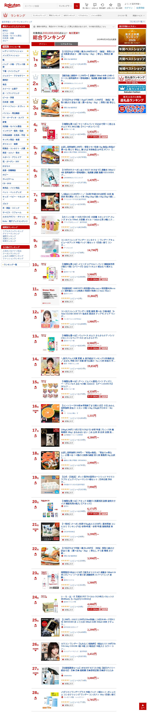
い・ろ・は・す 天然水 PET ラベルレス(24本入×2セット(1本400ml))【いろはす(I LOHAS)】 (87, 597)
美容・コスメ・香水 (11, 153)
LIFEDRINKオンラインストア (73, 83)
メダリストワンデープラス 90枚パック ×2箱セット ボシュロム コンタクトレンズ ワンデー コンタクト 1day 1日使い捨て (88, 693)
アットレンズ (68, 248)
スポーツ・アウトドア (12, 157)
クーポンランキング (11, 253)
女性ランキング (69, 15)
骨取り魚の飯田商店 (70, 59)
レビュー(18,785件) (78, 157)
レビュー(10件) (76, 607)
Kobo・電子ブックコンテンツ (15, 221)
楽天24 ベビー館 (69, 129)
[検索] (77, 6)
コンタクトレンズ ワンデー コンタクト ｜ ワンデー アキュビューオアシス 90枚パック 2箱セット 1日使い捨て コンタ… (87, 242)
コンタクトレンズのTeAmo (72, 319)
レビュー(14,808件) (78, 324)
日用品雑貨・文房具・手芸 (14, 135)
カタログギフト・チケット (14, 217)
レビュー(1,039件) (77, 561)
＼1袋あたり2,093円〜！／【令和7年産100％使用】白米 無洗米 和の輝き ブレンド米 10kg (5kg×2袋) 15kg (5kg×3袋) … (88, 195)
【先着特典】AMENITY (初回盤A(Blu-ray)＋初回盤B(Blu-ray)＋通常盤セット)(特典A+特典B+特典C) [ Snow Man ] (88, 289)
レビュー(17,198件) (78, 88)
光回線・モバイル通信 (12, 36)
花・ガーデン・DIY (11, 161)
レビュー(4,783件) (77, 465)
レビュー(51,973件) (78, 182)
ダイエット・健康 (10, 144)
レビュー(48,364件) (78, 227)
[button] (95, 6)
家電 (4, 122)
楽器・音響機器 (9, 170)
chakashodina (68, 675)
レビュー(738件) (77, 253)
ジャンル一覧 (122, 15)
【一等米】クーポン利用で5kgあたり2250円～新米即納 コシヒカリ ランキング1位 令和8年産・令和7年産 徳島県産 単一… (88, 526)
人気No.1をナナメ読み (12, 251)
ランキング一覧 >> (137, 22)
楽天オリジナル (69, 580)
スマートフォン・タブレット (14, 107)
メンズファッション (11, 55)
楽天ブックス (68, 293)
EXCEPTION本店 (69, 531)
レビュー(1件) (76, 298)
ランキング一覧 (10, 265)
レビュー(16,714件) (78, 680)
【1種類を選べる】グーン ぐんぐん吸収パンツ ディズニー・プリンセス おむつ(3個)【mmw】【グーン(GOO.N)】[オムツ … (87, 383)
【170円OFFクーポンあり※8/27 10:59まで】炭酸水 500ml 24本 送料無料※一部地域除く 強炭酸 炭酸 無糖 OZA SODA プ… (88, 172)
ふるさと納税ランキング (13, 256)
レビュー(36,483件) (78, 64)
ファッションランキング (13, 258)
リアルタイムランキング (13, 231)
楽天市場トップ (8, 22)
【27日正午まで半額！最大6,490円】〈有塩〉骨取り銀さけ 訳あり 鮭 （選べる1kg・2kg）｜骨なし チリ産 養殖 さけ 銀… (87, 550)
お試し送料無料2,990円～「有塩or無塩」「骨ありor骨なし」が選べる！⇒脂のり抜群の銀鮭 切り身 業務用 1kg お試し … (88, 455)
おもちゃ (6, 166)
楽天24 (66, 506)
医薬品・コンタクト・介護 (14, 148)
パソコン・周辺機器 (11, 113)
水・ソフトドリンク (11, 93)
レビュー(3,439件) (77, 112)
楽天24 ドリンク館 (70, 602)
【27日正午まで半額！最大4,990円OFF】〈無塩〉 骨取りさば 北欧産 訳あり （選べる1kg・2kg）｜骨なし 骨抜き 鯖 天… (88, 54)
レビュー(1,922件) (77, 585)
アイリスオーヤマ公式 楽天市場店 (75, 199)
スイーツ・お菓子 (10, 89)
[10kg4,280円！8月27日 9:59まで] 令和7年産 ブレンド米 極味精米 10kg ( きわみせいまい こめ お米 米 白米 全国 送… (87, 430)
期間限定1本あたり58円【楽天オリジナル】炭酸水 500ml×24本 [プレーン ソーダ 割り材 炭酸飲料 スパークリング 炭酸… (88, 574)
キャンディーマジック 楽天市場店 (75, 651)
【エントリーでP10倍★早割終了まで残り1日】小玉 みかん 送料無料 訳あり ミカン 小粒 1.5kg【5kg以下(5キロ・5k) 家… (87, 408)
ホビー (5, 41)
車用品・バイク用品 (11, 188)
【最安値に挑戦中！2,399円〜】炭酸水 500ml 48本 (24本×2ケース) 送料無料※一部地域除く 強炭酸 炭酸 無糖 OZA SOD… (88, 78)
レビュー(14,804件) (78, 418)
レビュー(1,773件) (77, 702)
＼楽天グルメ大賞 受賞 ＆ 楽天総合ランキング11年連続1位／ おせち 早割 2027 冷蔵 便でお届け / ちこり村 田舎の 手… (88, 359)
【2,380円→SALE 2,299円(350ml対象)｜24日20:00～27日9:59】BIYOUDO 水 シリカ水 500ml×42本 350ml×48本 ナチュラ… (88, 622)
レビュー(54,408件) (78, 632)
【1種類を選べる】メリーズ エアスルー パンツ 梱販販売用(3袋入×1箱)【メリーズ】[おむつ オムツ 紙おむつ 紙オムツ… (87, 266)
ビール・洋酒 (8, 33)
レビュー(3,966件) (77, 277)
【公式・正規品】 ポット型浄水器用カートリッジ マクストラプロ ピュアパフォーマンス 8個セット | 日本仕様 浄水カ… (88, 479)
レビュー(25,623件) (78, 489)
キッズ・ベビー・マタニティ (14, 198)
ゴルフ (5, 204)
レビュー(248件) (77, 537)
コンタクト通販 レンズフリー (74, 697)
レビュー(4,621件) (77, 368)
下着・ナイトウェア (11, 71)
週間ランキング (9, 236)
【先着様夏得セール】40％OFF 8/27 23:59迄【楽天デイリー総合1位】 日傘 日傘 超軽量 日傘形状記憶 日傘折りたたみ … (88, 670)
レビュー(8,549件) (77, 134)
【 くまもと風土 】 (71, 413)
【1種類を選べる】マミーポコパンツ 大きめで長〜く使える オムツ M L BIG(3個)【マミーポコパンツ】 (88, 125)
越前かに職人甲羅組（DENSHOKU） (76, 152)
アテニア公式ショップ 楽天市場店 (75, 222)
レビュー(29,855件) (78, 656)
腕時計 (5, 31)
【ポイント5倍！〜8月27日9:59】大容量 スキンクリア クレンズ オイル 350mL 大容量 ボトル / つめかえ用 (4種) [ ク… (87, 218)
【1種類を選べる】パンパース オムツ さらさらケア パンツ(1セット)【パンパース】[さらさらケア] (87, 336)
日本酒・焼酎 (8, 38)
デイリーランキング (11, 234)
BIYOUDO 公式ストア (71, 627)
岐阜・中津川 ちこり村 (71, 363)
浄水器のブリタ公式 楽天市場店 (74, 484)
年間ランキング (9, 241)
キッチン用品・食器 (11, 140)
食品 (4, 84)
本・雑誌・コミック (11, 208)
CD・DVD (7, 183)
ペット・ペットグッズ (12, 192)
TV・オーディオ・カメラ (13, 117)
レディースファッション (13, 51)
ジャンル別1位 (96, 15)
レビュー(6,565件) (77, 204)
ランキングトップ (39, 15)
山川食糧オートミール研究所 (73, 435)
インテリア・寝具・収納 (13, 131)
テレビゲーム (8, 179)
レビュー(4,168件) (77, 511)
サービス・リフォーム (12, 212)
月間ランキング (9, 239)
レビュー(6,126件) (77, 440)
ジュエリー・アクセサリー (14, 76)
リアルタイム (83, 15)
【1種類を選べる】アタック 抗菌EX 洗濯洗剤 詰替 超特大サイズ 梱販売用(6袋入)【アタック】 (88, 502)
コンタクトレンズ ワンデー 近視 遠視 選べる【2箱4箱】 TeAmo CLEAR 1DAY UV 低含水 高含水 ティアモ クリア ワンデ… (88, 313)
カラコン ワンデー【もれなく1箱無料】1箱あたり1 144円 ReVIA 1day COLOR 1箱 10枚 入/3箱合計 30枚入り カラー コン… (88, 646)
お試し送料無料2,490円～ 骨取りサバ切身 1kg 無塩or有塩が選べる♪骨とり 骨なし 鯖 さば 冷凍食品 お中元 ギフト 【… (88, 148)
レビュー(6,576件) (77, 394)
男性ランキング (54, 15)
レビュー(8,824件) (77, 346)
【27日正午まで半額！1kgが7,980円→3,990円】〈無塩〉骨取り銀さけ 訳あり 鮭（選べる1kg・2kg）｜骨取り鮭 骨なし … (88, 102)
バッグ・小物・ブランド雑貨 (14, 65)
